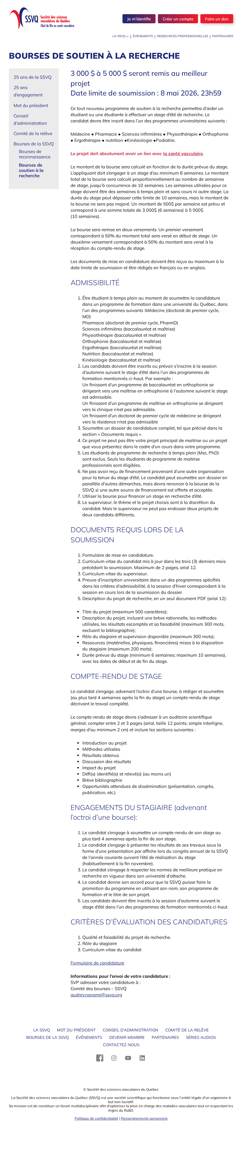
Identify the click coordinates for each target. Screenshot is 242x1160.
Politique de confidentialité (96, 1118)
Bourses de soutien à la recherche (31, 170)
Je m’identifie (139, 18)
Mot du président (31, 105)
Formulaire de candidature (97, 963)
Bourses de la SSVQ (34, 144)
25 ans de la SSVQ (33, 77)
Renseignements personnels (144, 1118)
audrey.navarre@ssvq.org (96, 995)
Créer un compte (178, 18)
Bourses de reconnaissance (34, 154)
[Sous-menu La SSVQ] (127, 36)
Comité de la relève (33, 133)
